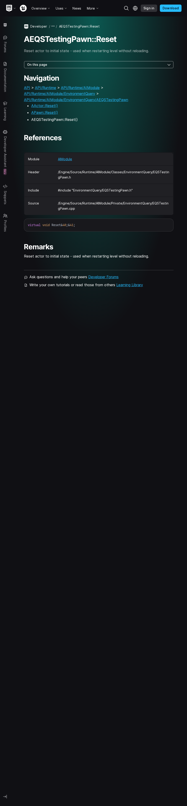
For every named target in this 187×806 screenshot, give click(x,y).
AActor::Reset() (44, 105)
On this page (37, 64)
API (27, 87)
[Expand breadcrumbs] (53, 26)
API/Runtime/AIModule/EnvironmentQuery (59, 93)
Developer (38, 26)
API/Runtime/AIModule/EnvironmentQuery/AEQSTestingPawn (76, 99)
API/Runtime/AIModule (80, 87)
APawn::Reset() (44, 112)
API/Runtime (45, 87)
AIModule (65, 159)
